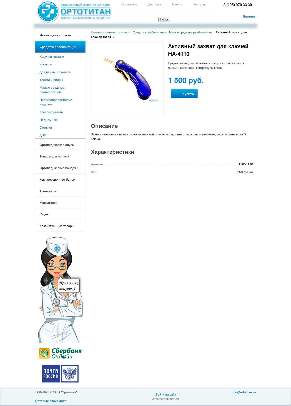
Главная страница (103, 32)
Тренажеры (48, 191)
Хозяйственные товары (57, 225)
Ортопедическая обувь (57, 144)
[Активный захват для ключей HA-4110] (127, 100)
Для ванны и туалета (55, 72)
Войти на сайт (166, 394)
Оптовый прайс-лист (50, 401)
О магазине (129, 4)
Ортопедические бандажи (59, 167)
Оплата (177, 4)
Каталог (124, 32)
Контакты (199, 4)
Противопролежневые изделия (56, 101)
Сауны (44, 214)
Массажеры (48, 202)
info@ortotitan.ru (244, 392)
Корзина (249, 16)
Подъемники (49, 119)
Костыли (46, 64)
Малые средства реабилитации (52, 89)
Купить (188, 93)
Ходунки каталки (52, 56)
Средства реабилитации (58, 46)
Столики (46, 127)
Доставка (154, 4)
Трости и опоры (51, 79)
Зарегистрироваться (165, 399)
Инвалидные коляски (55, 35)
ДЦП (43, 135)
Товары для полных (54, 156)
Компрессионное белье (57, 179)
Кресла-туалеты (51, 112)
